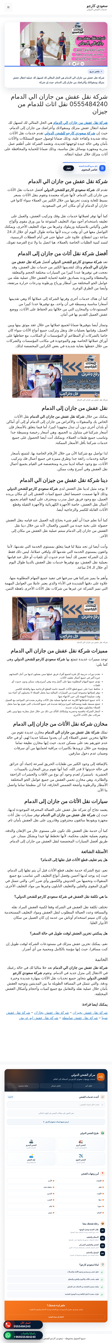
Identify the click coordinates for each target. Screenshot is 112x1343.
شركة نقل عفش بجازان (51, 1012)
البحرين (49, 1194)
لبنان (50, 1206)
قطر (100, 1187)
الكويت (99, 1194)
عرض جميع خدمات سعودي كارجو (56, 1122)
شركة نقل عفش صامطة (80, 1018)
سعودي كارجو (97, 6)
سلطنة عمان (48, 1187)
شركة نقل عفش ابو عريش (38, 1018)
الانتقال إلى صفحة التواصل (56, 1317)
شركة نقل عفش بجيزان (90, 1012)
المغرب (49, 1200)
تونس (50, 1213)
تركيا (100, 1200)
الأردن (50, 1181)
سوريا (100, 1206)
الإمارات (99, 1181)
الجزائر (99, 1213)
